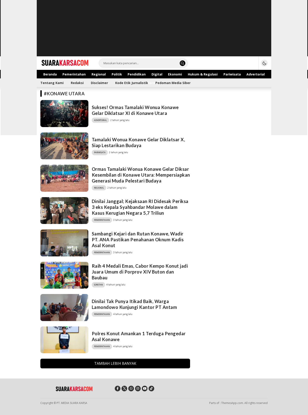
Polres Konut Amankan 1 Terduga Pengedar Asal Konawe (139, 336)
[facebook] (117, 388)
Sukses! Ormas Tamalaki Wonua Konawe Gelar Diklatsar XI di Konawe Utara (135, 110)
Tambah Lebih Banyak (115, 363)
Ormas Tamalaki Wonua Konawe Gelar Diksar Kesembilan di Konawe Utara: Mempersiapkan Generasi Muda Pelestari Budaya (141, 174)
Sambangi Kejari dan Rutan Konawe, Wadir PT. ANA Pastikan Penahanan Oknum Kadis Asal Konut (138, 239)
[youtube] (144, 388)
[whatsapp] (131, 388)
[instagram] (138, 388)
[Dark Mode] (264, 63)
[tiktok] (151, 388)
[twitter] (124, 388)
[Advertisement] (154, 31)
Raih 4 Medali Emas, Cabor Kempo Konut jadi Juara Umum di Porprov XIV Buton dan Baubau (140, 271)
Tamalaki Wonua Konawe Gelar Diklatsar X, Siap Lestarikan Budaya (138, 142)
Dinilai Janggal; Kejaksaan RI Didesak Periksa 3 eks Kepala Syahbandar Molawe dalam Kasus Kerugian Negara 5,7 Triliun (140, 207)
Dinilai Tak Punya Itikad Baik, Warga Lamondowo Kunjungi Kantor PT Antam (134, 304)
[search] (182, 63)
